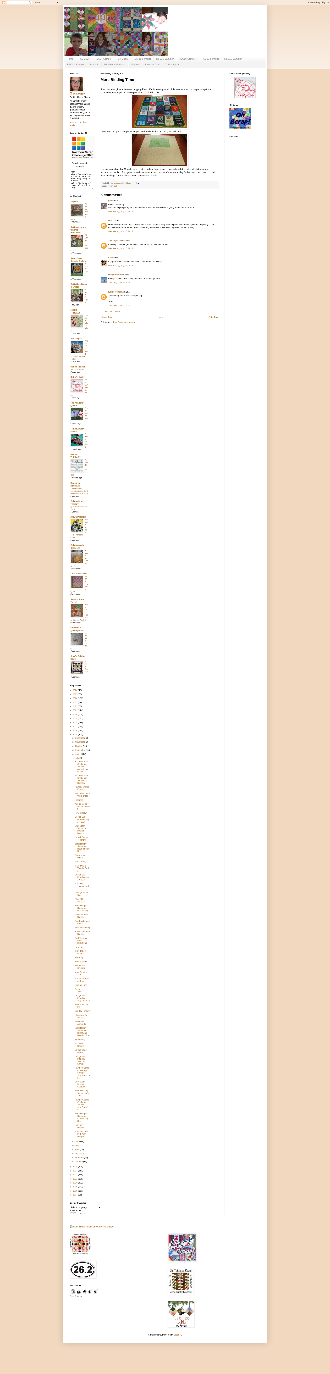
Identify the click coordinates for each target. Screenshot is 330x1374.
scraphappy (79, 94)
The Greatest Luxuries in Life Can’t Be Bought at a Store (79, 491)
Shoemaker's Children (81, 966)
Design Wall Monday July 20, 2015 (82, 877)
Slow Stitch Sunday (80, 900)
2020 (75, 714)
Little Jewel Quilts (79, 573)
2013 (75, 1171)
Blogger (177, 1335)
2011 (75, 1179)
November (80, 742)
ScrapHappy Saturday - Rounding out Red (82, 847)
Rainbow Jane (152, 64)
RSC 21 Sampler (142, 58)
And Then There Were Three (82, 794)
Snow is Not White (80, 856)
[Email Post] (137, 183)
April (77, 1149)
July (77, 758)
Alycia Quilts (76, 338)
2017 (75, 726)
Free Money (80, 862)
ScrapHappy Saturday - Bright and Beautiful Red (82, 1032)
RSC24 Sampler (103, 58)
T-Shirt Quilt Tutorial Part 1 (82, 886)
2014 (75, 1166)
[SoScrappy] (82, 159)
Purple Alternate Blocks (82, 922)
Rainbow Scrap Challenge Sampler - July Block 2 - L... (82, 1073)
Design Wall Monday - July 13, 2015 (82, 998)
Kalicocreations (116, 292)
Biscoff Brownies (77, 369)
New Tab (79, 947)
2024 (75, 698)
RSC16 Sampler (210, 58)
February (79, 1158)
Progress (79, 800)
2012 (75, 1175)
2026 (75, 690)
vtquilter (74, 201)
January (79, 1161)
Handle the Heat (78, 367)
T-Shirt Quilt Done (80, 952)
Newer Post (106, 317)
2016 (75, 730)
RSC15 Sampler (233, 58)
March (78, 1153)
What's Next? (81, 961)
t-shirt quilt (112, 186)
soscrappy (93, 16)
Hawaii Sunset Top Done (81, 838)
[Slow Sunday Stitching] (245, 97)
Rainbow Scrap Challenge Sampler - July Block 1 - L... (82, 1105)
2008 (75, 1191)
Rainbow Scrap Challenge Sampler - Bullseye (82, 779)
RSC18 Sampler (187, 58)
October (79, 746)
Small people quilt (86, 413)
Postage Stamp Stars (82, 893)
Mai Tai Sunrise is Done (82, 979)
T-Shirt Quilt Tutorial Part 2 (82, 868)
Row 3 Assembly (82, 927)
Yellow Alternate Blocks (82, 932)
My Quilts (123, 58)
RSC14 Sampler (76, 64)
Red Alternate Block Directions (81, 940)
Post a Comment (112, 311)
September (80, 750)
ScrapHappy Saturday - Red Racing (82, 908)
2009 (75, 1187)
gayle (111, 200)
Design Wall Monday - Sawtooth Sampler (80, 1060)
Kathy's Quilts (77, 377)
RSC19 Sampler (165, 58)
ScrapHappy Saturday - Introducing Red (81, 1117)
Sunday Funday (82, 1011)
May (77, 1145)
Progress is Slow (80, 990)
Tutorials (94, 64)
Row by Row (81, 813)
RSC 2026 (84, 58)
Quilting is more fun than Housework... (78, 230)
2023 (75, 702)
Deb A (111, 220)
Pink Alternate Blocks (81, 915)
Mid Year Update (79, 1044)
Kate (110, 257)
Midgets (135, 64)
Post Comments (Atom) (124, 322)
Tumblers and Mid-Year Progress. (81, 1134)
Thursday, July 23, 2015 (119, 305)
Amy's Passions (78, 517)
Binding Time (81, 985)
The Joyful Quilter (116, 240)
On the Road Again (81, 1051)
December (80, 738)
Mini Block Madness (115, 64)
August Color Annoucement (82, 806)
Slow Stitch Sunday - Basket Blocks (80, 830)
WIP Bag (79, 957)
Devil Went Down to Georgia (80, 1084)
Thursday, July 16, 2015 (119, 282)
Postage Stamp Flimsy (82, 788)
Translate (80, 1213)
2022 (75, 706)
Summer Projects (80, 1126)
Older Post (213, 317)
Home (70, 58)
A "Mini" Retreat (86, 667)
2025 (75, 694)
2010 (75, 1183)
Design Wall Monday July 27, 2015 (82, 819)
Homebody (80, 1039)
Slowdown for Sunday (81, 1016)
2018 (75, 722)
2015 (75, 734)
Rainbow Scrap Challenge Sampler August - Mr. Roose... (82, 766)
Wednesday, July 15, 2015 (120, 211)
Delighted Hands (116, 274)
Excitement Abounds (80, 1022)
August (78, 754)
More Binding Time (81, 973)
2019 (75, 718)
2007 (75, 1195)
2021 (75, 710)
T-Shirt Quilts (172, 64)
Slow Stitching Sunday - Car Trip (82, 1093)
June (77, 1141)
